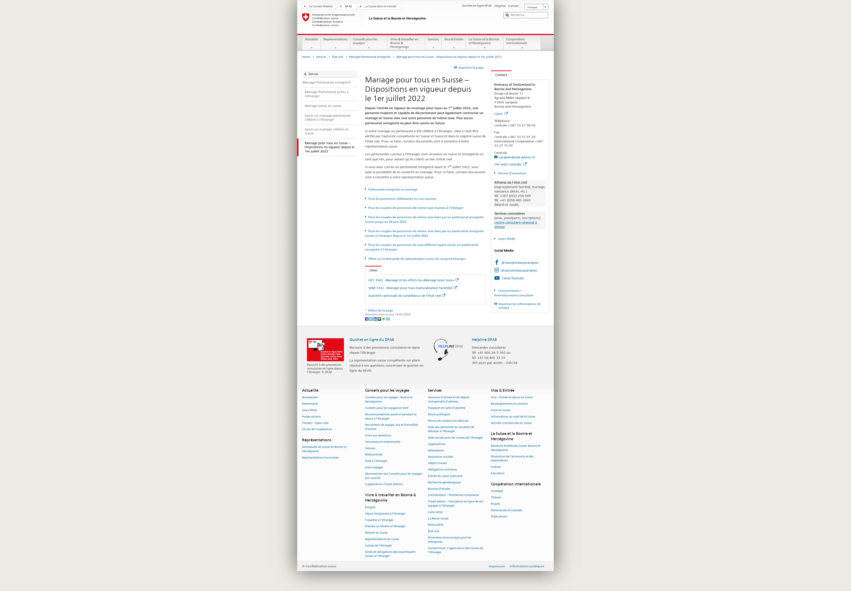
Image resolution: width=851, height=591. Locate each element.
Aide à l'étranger (376, 461)
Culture (496, 467)
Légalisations (436, 444)
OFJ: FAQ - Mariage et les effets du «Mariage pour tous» (411, 280)
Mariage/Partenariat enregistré (369, 56)
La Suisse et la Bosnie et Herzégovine (484, 41)
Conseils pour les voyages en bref (386, 408)
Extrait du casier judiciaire (445, 476)
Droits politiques (439, 414)
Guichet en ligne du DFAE (371, 339)
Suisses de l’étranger (378, 545)
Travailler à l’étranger (379, 520)
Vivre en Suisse (500, 410)
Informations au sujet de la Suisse (513, 416)
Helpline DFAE (484, 339)
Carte (498, 114)
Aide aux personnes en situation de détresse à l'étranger (451, 429)
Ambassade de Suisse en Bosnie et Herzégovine (324, 449)
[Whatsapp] (384, 318)
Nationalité (435, 525)
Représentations (335, 39)
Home (306, 56)
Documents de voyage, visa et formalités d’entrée (391, 427)
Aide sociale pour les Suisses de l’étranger (455, 437)
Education (497, 473)
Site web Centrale (508, 164)
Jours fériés (506, 239)
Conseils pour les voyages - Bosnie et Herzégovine (389, 399)
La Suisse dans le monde (380, 6)
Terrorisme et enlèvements (382, 441)
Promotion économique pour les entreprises (449, 539)
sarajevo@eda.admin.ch (517, 157)
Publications (499, 516)
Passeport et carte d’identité (446, 408)
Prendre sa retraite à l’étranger (385, 526)
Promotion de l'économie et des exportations (512, 458)
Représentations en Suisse (382, 539)
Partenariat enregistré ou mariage (393, 189)
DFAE (348, 6)
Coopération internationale (516, 41)
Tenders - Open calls (315, 423)
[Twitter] (371, 318)
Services (433, 39)
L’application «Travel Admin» (384, 484)
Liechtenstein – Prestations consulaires (453, 495)
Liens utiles (435, 512)
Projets (495, 503)
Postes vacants (311, 416)
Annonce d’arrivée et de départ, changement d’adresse (449, 399)
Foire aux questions (378, 435)
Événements (310, 403)
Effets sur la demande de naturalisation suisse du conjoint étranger (417, 259)
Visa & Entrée (453, 39)
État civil (337, 56)
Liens (371, 270)
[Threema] (380, 318)
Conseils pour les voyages (365, 41)
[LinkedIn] (375, 318)
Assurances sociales (440, 457)
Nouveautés (310, 397)
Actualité (311, 39)
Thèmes (496, 497)
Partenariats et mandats (506, 510)
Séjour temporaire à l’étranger (385, 513)
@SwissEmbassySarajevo (520, 263)
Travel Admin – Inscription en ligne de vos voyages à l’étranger (455, 503)
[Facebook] (367, 318)
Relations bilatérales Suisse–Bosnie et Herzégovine (515, 448)
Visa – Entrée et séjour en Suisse (512, 397)
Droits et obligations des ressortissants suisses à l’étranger (390, 554)
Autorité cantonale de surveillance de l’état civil (404, 296)
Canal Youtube (513, 278)
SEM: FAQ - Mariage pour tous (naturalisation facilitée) (410, 288)
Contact (499, 75)
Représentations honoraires (320, 457)
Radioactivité (374, 454)
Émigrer (370, 507)
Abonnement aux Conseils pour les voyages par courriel (393, 476)
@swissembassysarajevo (519, 270)
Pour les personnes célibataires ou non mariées (402, 198)
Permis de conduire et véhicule (448, 420)
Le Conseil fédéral (321, 6)
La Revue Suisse (438, 518)
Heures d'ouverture (512, 173)
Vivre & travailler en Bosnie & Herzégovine (404, 42)
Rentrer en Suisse (376, 532)
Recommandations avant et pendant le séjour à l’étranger (390, 416)
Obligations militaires (442, 469)
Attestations (436, 450)
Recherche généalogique (444, 482)
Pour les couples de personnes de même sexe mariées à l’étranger (415, 208)
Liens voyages (374, 467)
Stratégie (497, 491)
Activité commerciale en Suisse (511, 423)
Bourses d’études (439, 488)
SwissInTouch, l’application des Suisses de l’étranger (455, 550)
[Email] (388, 318)
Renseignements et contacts (509, 403)
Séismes (370, 448)
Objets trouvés (437, 463)
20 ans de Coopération (317, 429)
